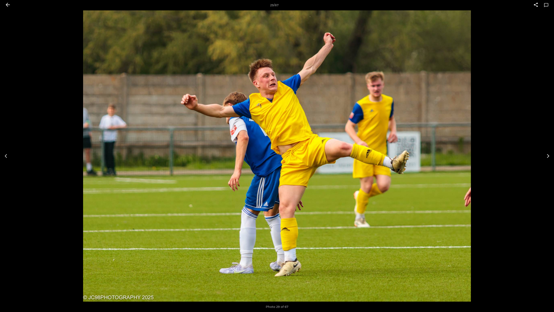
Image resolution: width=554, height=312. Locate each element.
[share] (535, 5)
